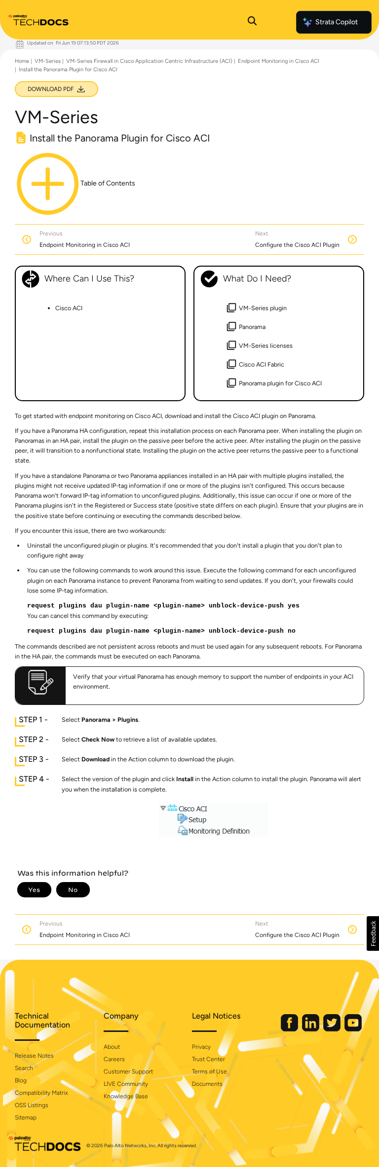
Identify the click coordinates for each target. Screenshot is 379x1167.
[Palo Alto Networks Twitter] (332, 1029)
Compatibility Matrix (41, 1092)
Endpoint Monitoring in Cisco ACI (278, 61)
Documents (207, 1083)
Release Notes (34, 1055)
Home (22, 61)
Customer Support (128, 1071)
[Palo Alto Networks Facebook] (290, 1029)
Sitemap (26, 1117)
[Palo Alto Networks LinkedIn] (311, 1029)
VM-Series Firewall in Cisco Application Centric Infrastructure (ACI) (149, 61)
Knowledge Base (126, 1096)
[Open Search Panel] (252, 22)
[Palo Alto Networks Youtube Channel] (353, 1029)
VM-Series (48, 61)
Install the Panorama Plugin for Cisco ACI (68, 69)
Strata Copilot (336, 22)
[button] (373, 933)
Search (24, 1068)
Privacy (201, 1046)
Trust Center (208, 1059)
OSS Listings (31, 1105)
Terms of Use (209, 1071)
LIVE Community (126, 1083)
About (112, 1046)
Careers (114, 1059)
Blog (21, 1080)
